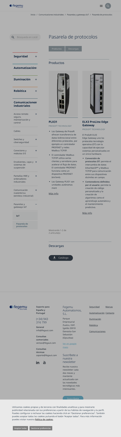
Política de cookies (44, 419)
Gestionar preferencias (41, 428)
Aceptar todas (20, 428)
